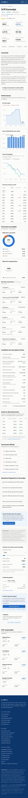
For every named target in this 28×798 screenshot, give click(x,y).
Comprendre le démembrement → (14, 439)
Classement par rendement (7, 733)
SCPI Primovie (4, 716)
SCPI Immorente (5, 714)
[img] (14, 117)
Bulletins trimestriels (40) (9, 472)
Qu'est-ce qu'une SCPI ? (6, 753)
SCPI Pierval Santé (5, 722)
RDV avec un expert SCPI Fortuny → (9, 763)
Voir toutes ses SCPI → (8, 590)
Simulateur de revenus (6, 751)
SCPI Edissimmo (5, 724)
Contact (3, 761)
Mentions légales (4, 792)
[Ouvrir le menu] (25, 2)
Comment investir (5, 755)
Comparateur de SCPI (6, 749)
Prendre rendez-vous (9, 523)
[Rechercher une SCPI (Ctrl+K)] (22, 2)
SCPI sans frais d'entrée (6, 737)
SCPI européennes (5, 739)
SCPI (6, 6)
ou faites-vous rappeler (20, 609)
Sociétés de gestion (5, 743)
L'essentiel (4, 46)
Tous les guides (5, 759)
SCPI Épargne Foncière (6, 718)
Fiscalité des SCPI (5, 757)
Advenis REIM (9, 14)
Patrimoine (19, 46)
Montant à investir (7, 549)
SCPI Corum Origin (5, 720)
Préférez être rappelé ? (17, 520)
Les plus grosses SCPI (6, 735)
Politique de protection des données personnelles (12, 793)
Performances (12, 46)
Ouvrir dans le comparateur (14, 622)
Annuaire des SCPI (5, 731)
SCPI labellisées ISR (6, 741)
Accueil (2, 6)
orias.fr (21, 791)
